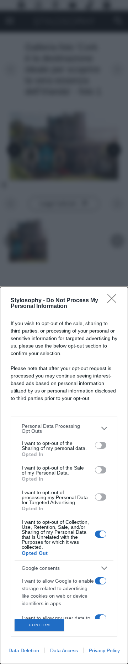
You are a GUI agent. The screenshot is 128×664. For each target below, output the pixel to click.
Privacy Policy (104, 650)
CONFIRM (39, 625)
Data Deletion (24, 650)
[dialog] (64, 475)
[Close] (114, 301)
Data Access (64, 650)
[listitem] (64, 429)
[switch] (100, 445)
